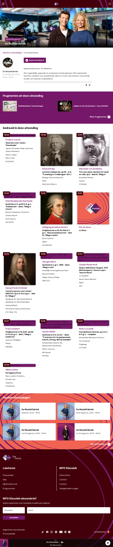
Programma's (9, 489)
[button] (107, 542)
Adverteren (64, 475)
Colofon (63, 480)
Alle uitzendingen (98, 444)
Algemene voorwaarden (14, 530)
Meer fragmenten (98, 117)
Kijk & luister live (10, 484)
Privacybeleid (9, 534)
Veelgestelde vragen (68, 489)
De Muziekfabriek (10, 71)
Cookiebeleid (100, 532)
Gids (5, 480)
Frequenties (8, 475)
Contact (63, 484)
